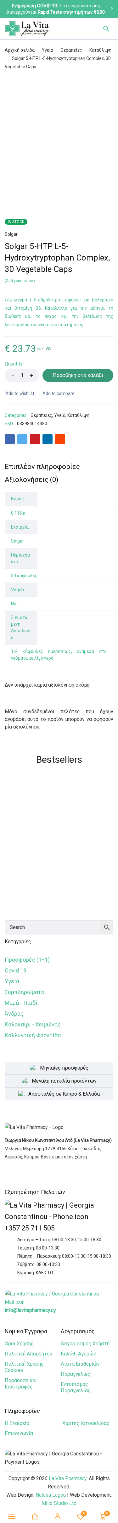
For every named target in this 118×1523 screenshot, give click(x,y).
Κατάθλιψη (100, 50)
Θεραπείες (71, 50)
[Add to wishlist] (19, 393)
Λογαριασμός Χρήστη (85, 1344)
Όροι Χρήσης (19, 1344)
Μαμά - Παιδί (21, 1002)
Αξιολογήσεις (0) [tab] (32, 480)
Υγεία (47, 50)
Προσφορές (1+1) (27, 959)
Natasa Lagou (51, 1495)
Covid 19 (15, 970)
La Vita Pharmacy (68, 1478)
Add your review (20, 281)
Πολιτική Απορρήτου (28, 1354)
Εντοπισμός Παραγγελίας (76, 1387)
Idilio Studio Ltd (59, 1503)
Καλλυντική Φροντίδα (33, 1035)
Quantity (14, 364)
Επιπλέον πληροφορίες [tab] (42, 467)
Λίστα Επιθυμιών (80, 1364)
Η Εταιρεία (17, 1423)
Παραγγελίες (75, 1374)
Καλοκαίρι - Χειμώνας (33, 1024)
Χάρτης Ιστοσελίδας (86, 1423)
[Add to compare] (58, 393)
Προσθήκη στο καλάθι (78, 375)
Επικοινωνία (19, 1433)
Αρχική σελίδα (20, 50)
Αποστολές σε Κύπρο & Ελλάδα (64, 1094)
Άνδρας (14, 1013)
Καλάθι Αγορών (78, 1354)
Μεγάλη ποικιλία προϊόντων (64, 1081)
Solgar (11, 234)
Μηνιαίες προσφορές (64, 1068)
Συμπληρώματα (24, 992)
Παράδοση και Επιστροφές (21, 1383)
